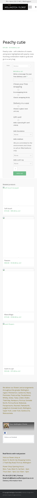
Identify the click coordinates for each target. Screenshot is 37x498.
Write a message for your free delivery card (22, 75)
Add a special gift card (21, 124)
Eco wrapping (20, 92)
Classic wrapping (21, 97)
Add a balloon (18, 139)
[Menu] (29, 7)
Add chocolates (18, 131)
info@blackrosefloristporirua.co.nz (20, 478)
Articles (19, 495)
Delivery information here (12, 481)
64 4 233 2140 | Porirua (14, 475)
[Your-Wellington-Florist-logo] (15, 7)
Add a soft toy (18, 160)
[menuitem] (29, 7)
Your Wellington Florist (18, 424)
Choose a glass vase (20, 110)
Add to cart (19, 173)
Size (8, 65)
